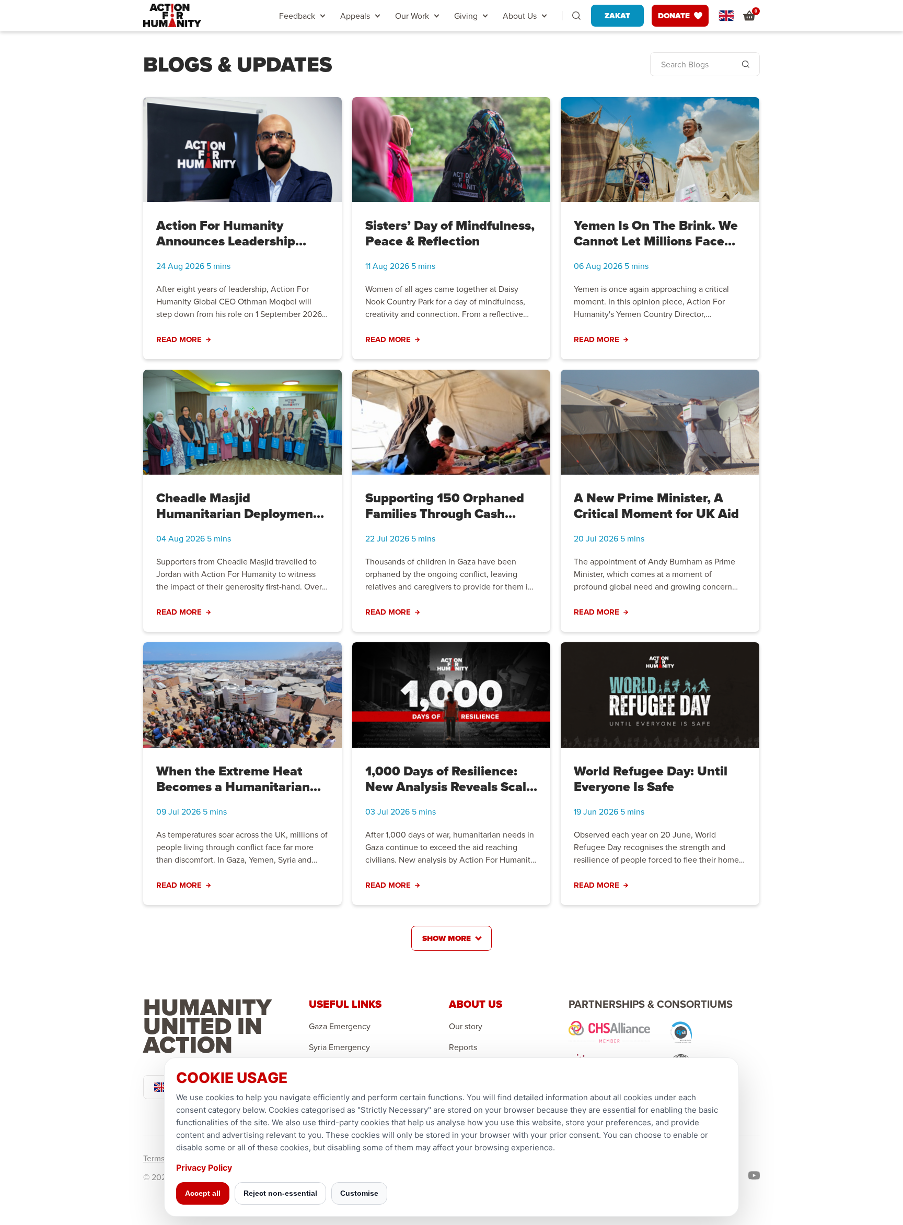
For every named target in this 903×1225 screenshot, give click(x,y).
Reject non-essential (280, 1193)
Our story (465, 1026)
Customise (359, 1193)
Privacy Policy (204, 1167)
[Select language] (726, 15)
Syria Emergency (339, 1047)
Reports (463, 1047)
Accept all (203, 1193)
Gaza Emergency (340, 1026)
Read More (179, 340)
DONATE (674, 15)
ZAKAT (617, 15)
